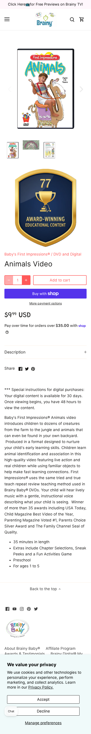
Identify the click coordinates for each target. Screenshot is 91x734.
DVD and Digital (67, 254)
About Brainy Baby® (22, 648)
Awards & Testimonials (24, 654)
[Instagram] (22, 608)
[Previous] (9, 88)
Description (14, 352)
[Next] (81, 88)
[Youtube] (14, 608)
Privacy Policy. (40, 687)
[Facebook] (7, 608)
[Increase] (26, 280)
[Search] (72, 19)
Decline (43, 711)
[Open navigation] (6, 19)
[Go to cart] (81, 19)
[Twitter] (36, 608)
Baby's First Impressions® (27, 254)
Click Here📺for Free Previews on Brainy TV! (45, 4)
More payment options (45, 303)
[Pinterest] (29, 608)
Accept (43, 699)
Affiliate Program (61, 648)
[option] (45, 88)
